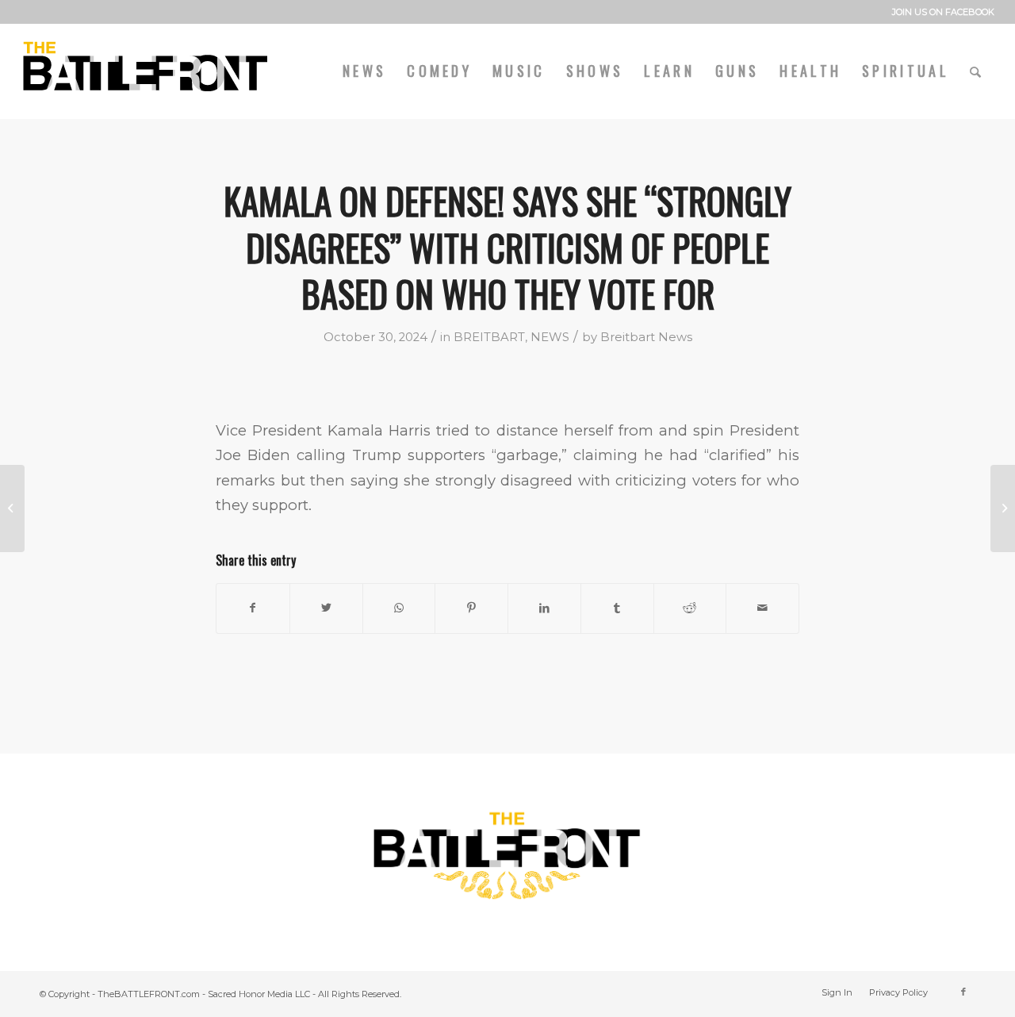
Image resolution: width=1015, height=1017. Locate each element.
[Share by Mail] (762, 608)
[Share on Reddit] (690, 608)
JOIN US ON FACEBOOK (943, 11)
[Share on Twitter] (326, 608)
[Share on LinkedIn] (544, 608)
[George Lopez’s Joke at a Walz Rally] (12, 508)
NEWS (549, 337)
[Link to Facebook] (963, 992)
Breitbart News (646, 337)
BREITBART (489, 337)
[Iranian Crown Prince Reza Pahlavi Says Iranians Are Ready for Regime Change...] (1002, 508)
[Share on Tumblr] (617, 608)
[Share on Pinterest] (471, 608)
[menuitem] (939, 12)
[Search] (976, 71)
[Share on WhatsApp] (399, 608)
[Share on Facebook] (252, 608)
